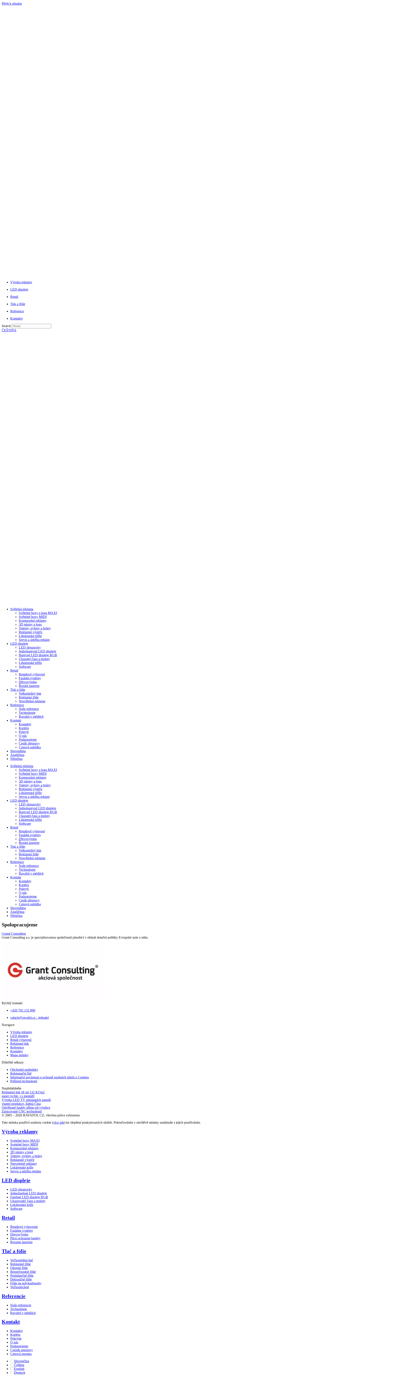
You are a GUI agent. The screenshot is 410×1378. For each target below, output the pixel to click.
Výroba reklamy (20, 1131)
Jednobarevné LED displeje (37, 651)
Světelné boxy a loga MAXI (38, 613)
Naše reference (29, 709)
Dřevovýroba (28, 682)
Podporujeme (28, 739)
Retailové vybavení (32, 674)
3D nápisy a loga (30, 624)
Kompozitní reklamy (33, 620)
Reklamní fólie (29, 697)
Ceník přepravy (29, 743)
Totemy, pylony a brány (35, 628)
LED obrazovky (30, 647)
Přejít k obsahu (12, 3)
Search (6, 326)
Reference (17, 705)
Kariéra (24, 728)
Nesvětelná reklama (32, 701)
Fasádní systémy (30, 678)
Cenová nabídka (30, 747)
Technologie (27, 712)
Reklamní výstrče (30, 632)
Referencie (13, 1296)
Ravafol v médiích (31, 716)
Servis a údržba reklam (34, 640)
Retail (14, 670)
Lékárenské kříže (30, 636)
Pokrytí (24, 732)
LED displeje (19, 643)
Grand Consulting (14, 933)
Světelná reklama (21, 609)
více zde (58, 1122)
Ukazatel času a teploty (34, 659)
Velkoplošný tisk (30, 693)
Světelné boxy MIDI (33, 617)
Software (25, 666)
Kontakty (25, 724)
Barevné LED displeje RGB (38, 655)
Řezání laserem (29, 686)
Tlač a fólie (14, 1251)
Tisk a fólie (17, 689)
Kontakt (15, 720)
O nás (23, 736)
